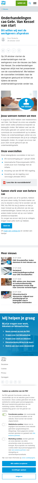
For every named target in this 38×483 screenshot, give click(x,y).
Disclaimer (4, 364)
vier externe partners (19, 450)
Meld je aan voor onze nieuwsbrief (19, 346)
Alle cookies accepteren (19, 463)
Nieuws (5, 9)
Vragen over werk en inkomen (18, 338)
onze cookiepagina (28, 458)
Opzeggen (4, 377)
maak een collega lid (11, 231)
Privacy (3, 373)
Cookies (4, 368)
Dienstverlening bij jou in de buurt (19, 342)
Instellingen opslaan (19, 470)
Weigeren (19, 476)
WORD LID (21, 3)
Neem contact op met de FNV (17, 331)
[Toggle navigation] (35, 3)
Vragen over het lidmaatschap (17, 335)
